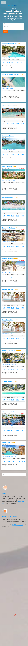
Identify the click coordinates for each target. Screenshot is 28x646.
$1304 (17, 185)
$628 (4, 307)
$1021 (8, 461)
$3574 (23, 461)
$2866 (22, 215)
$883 (8, 369)
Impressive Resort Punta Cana (9, 43)
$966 (8, 430)
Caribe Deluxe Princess (8, 135)
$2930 (22, 307)
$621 (4, 246)
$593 (4, 62)
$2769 (22, 62)
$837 (8, 307)
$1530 (17, 338)
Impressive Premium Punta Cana (10, 74)
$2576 (22, 123)
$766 (4, 461)
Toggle (3, 3)
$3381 (22, 430)
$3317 (22, 400)
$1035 (12, 246)
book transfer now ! (17, 524)
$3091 (22, 369)
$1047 (12, 307)
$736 (8, 123)
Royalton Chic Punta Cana (8, 227)
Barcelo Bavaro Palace (7, 289)
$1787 (18, 461)
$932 (12, 185)
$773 (4, 93)
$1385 (17, 62)
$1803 (18, 93)
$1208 (12, 430)
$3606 (23, 93)
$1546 (17, 369)
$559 (4, 185)
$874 (8, 338)
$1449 (17, 246)
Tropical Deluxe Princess (8, 105)
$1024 (12, 215)
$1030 (8, 93)
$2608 (22, 185)
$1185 (12, 400)
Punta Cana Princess (7, 166)
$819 (8, 215)
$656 (4, 338)
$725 (4, 430)
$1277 (13, 461)
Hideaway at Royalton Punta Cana (10, 412)
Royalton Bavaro (6, 442)
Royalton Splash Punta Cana (9, 350)
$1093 (12, 338)
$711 (4, 400)
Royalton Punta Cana (7, 381)
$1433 (17, 215)
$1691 (17, 430)
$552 (4, 123)
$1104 (12, 369)
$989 (12, 62)
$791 (8, 62)
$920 (12, 123)
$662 (4, 369)
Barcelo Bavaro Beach (7, 258)
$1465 (17, 307)
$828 (8, 246)
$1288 (13, 93)
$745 (8, 185)
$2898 (22, 246)
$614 (4, 215)
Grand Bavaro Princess (7, 197)
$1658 (17, 400)
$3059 (22, 338)
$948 (8, 400)
